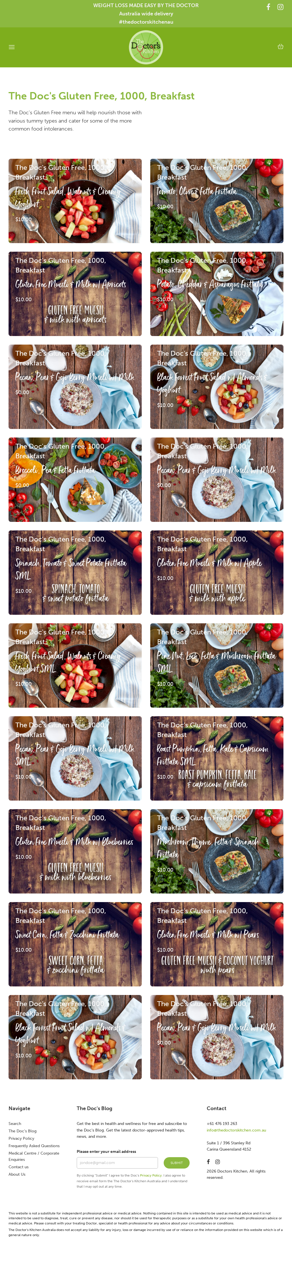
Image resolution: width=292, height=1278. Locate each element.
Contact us (19, 1167)
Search (15, 1123)
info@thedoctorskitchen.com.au (236, 1130)
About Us (17, 1174)
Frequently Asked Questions (34, 1145)
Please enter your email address (106, 1151)
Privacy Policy (21, 1138)
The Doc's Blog (22, 1131)
